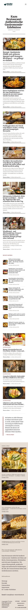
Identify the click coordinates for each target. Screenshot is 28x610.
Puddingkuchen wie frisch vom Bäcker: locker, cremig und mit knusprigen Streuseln (13, 542)
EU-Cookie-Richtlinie (9, 589)
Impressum (5, 587)
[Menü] (25, 4)
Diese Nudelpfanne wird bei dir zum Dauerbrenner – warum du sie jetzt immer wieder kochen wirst (14, 508)
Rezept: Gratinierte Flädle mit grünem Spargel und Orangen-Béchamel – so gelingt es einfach (13, 475)
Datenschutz (6, 585)
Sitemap (4, 581)
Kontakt (4, 583)
